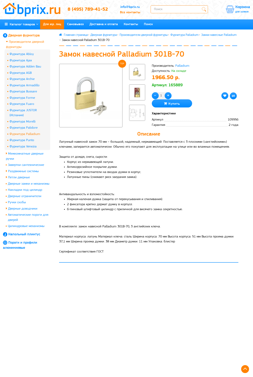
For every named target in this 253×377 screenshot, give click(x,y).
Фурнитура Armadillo (24, 85)
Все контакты (130, 12)
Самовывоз (75, 24)
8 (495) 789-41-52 (88, 9)
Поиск (148, 24)
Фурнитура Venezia (23, 146)
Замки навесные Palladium (219, 35)
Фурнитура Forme (22, 98)
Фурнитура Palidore (23, 127)
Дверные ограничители (24, 196)
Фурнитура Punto (21, 140)
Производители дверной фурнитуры (25, 44)
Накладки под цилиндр (25, 190)
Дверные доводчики (22, 208)
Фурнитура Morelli (22, 121)
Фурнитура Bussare (23, 91)
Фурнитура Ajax (20, 60)
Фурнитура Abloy (21, 54)
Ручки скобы (17, 202)
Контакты (131, 24)
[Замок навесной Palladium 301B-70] (91, 95)
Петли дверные (18, 177)
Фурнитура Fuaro (21, 104)
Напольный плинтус (24, 234)
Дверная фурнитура (24, 35)
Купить (173, 103)
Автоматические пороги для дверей (28, 217)
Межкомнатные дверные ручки (24, 156)
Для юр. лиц (52, 24)
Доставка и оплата (104, 24)
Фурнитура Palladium (24, 134)
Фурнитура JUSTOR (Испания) (23, 113)
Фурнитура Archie (22, 79)
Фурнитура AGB (20, 73)
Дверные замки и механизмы (28, 183)
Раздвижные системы (23, 171)
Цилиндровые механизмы (26, 226)
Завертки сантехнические (26, 165)
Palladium (182, 65)
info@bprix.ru (130, 7)
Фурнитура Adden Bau (25, 66)
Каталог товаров (21, 24)
